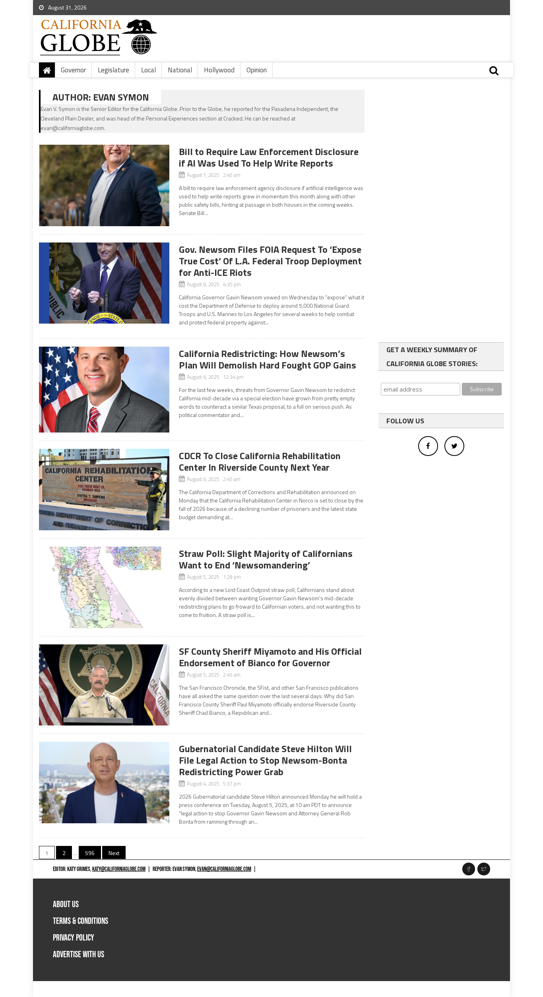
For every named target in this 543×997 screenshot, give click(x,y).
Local (148, 70)
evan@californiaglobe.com (224, 869)
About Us (66, 904)
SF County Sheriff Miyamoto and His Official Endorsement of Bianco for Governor (270, 657)
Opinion (256, 70)
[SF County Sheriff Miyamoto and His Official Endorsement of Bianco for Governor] (104, 685)
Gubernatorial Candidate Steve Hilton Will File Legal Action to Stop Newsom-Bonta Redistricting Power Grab (265, 760)
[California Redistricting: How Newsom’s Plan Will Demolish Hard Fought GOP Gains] (104, 390)
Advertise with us (78, 954)
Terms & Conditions (80, 921)
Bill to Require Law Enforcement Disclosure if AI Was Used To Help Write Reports (269, 157)
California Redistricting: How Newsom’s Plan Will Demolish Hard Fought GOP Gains (267, 359)
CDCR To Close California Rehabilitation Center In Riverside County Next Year (260, 461)
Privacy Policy (73, 938)
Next (114, 853)
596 (90, 853)
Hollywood (219, 70)
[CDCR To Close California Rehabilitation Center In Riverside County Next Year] (104, 489)
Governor (73, 70)
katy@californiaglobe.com (118, 869)
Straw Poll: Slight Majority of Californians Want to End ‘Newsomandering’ (266, 559)
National (180, 70)
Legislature (113, 70)
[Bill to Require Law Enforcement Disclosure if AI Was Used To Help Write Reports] (104, 185)
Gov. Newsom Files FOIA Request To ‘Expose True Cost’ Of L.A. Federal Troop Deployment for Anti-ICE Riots (270, 260)
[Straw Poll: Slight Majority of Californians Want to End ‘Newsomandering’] (104, 587)
